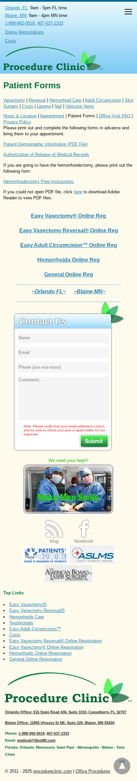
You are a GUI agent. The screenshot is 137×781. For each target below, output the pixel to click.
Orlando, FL (16, 7)
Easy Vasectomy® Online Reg (68, 216)
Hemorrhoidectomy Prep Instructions (38, 181)
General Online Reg (68, 274)
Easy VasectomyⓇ (28, 604)
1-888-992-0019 (20, 23)
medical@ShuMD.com (36, 740)
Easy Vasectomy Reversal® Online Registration (55, 640)
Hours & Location (20, 115)
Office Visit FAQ (114, 115)
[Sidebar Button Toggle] (128, 12)
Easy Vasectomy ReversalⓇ (37, 610)
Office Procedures (92, 771)
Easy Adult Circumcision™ (35, 628)
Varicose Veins (80, 106)
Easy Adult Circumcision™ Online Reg (68, 245)
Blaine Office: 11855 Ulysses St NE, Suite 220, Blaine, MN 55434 (59, 723)
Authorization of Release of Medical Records (46, 154)
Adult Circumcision (103, 100)
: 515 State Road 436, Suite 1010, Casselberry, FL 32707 (65, 712)
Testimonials (21, 622)
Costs (10, 40)
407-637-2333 (50, 23)
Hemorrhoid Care (65, 100)
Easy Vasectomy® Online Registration (46, 647)
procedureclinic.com (52, 771)
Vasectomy (14, 100)
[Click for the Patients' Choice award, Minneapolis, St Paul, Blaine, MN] (45, 561)
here (78, 191)
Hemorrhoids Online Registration (40, 653)
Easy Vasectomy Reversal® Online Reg (68, 230)
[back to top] (122, 766)
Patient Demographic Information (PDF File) (45, 144)
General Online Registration (35, 659)
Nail (58, 106)
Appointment (52, 115)
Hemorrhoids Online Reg (68, 260)
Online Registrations (24, 32)
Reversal (37, 100)
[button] (128, 12)
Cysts (27, 106)
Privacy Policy (17, 121)
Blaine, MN (15, 15)
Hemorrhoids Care (26, 616)
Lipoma (44, 106)
